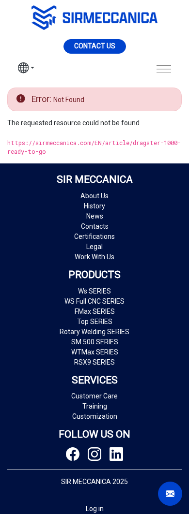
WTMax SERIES (94, 352)
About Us (94, 196)
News (94, 216)
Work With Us (94, 257)
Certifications (94, 236)
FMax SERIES (95, 311)
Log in (95, 509)
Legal (94, 246)
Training (94, 406)
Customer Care (94, 396)
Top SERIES (94, 321)
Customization (94, 416)
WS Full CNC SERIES (94, 301)
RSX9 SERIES (94, 362)
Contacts (95, 226)
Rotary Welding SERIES (94, 332)
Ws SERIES (94, 291)
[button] (26, 69)
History (94, 206)
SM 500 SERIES (94, 342)
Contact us (94, 46)
